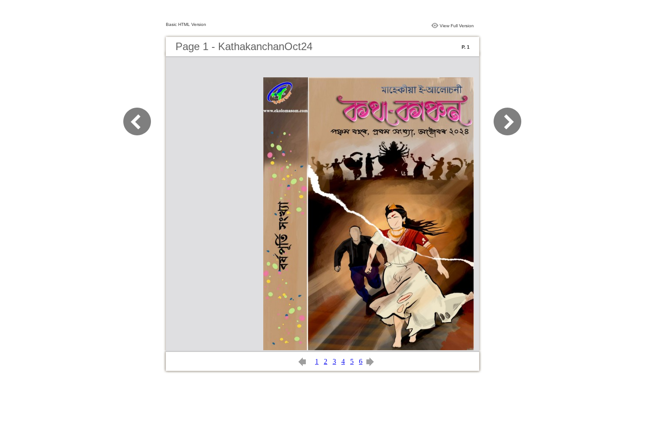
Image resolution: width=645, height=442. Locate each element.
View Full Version (457, 25)
